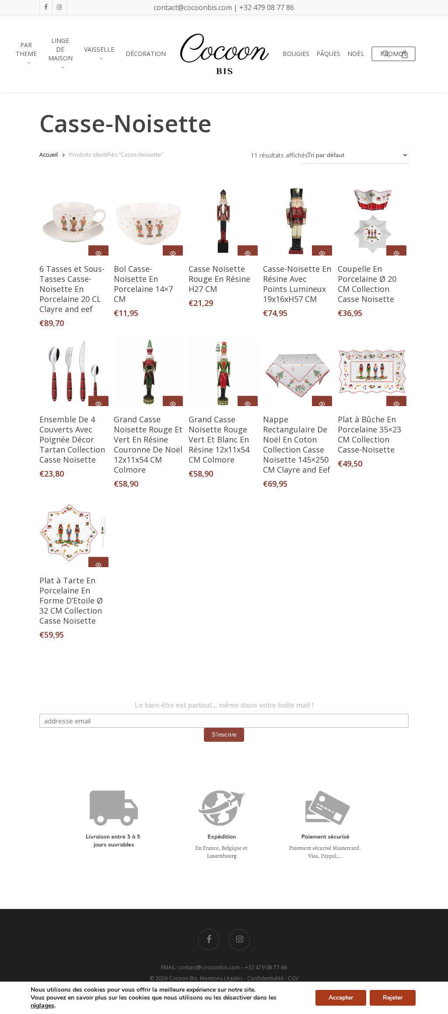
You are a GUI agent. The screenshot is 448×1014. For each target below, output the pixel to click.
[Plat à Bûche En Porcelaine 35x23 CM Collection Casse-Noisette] (372, 371)
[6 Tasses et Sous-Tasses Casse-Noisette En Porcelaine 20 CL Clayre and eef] (73, 221)
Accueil (48, 154)
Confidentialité (265, 978)
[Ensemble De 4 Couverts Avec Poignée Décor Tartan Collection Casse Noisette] (73, 371)
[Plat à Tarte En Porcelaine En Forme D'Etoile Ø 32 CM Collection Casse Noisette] (73, 532)
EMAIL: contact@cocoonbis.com (201, 967)
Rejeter (392, 997)
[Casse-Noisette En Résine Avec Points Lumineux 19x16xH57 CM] (297, 221)
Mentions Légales (221, 978)
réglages (42, 1006)
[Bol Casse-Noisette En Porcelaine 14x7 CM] (148, 221)
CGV (293, 978)
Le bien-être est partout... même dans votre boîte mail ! (224, 705)
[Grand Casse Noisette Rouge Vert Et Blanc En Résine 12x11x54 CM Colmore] (223, 371)
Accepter (341, 997)
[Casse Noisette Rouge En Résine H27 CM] (223, 221)
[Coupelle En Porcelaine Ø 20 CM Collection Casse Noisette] (372, 221)
